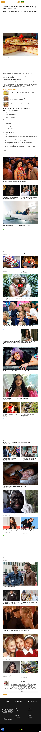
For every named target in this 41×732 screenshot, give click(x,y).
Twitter (29, 708)
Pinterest (30, 717)
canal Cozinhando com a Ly (17, 73)
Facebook (30, 706)
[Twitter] (21, 691)
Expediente (17, 710)
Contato (17, 708)
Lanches (11, 14)
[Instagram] (22, 691)
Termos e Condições (19, 706)
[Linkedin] (18, 691)
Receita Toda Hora (6, 14)
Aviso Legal (17, 715)
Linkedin (29, 715)
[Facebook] (19, 691)
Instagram (30, 710)
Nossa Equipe (18, 717)
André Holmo (5, 16)
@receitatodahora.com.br (14, 149)
